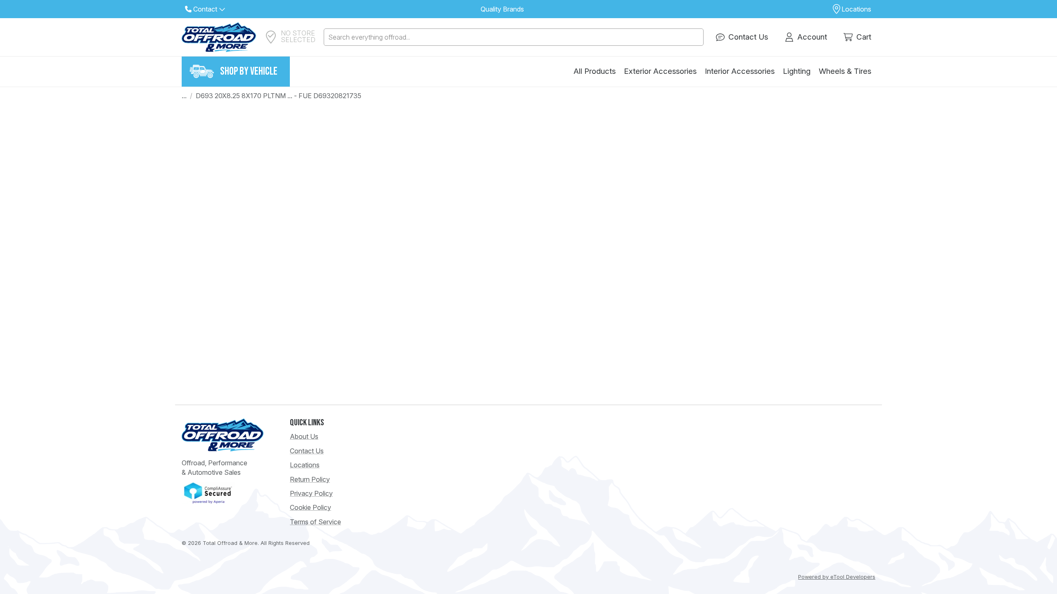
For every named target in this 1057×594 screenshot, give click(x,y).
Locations (305, 465)
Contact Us (307, 451)
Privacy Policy (311, 493)
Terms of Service (315, 522)
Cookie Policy (310, 507)
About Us (304, 436)
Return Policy (310, 479)
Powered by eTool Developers (836, 577)
